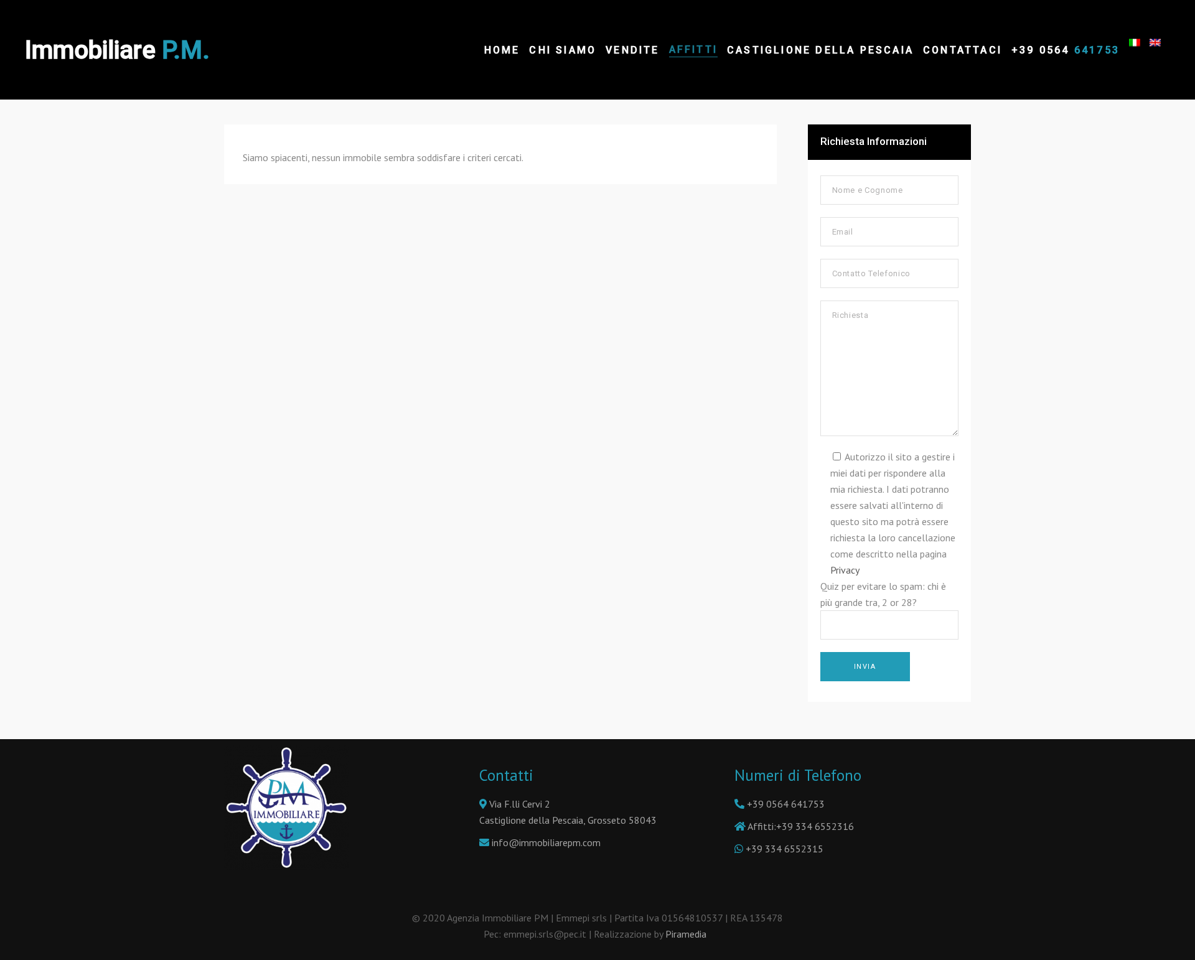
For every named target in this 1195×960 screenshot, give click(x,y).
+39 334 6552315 (784, 848)
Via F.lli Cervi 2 (518, 804)
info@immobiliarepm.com (546, 842)
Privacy (845, 570)
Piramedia (688, 934)
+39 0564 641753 (786, 804)
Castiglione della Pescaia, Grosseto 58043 (568, 820)
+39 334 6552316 (815, 826)
